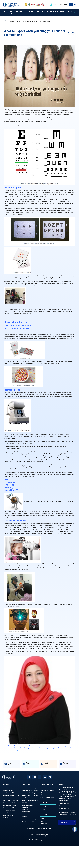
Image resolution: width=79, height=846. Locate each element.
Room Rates (25, 798)
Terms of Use (31, 828)
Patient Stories (26, 814)
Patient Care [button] (18, 11)
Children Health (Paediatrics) (48, 797)
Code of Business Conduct (10, 813)
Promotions (43, 823)
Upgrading (24, 816)
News (12, 21)
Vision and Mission (8, 790)
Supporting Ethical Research (10, 798)
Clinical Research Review (9, 803)
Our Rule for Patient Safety (29, 819)
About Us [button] (69, 11)
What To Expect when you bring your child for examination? (34, 21)
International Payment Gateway (30, 790)
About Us (5, 788)
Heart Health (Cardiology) (47, 790)
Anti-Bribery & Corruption (9, 805)
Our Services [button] (30, 11)
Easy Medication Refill (28, 821)
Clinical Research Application (10, 800)
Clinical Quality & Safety (9, 808)
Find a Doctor (10, 12)
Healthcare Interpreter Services (30, 795)
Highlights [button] (40, 11)
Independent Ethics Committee (11, 795)
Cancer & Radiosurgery (46, 788)
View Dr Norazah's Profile (11, 751)
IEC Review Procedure (9, 810)
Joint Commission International (67, 814)
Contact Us (43, 807)
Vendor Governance (8, 815)
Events (42, 821)
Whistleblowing (7, 818)
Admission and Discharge (28, 793)
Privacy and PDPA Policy (45, 828)
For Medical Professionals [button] (55, 11)
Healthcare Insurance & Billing (30, 800)
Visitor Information (27, 803)
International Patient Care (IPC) (30, 788)
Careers (42, 809)
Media (42, 818)
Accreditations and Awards (10, 793)
